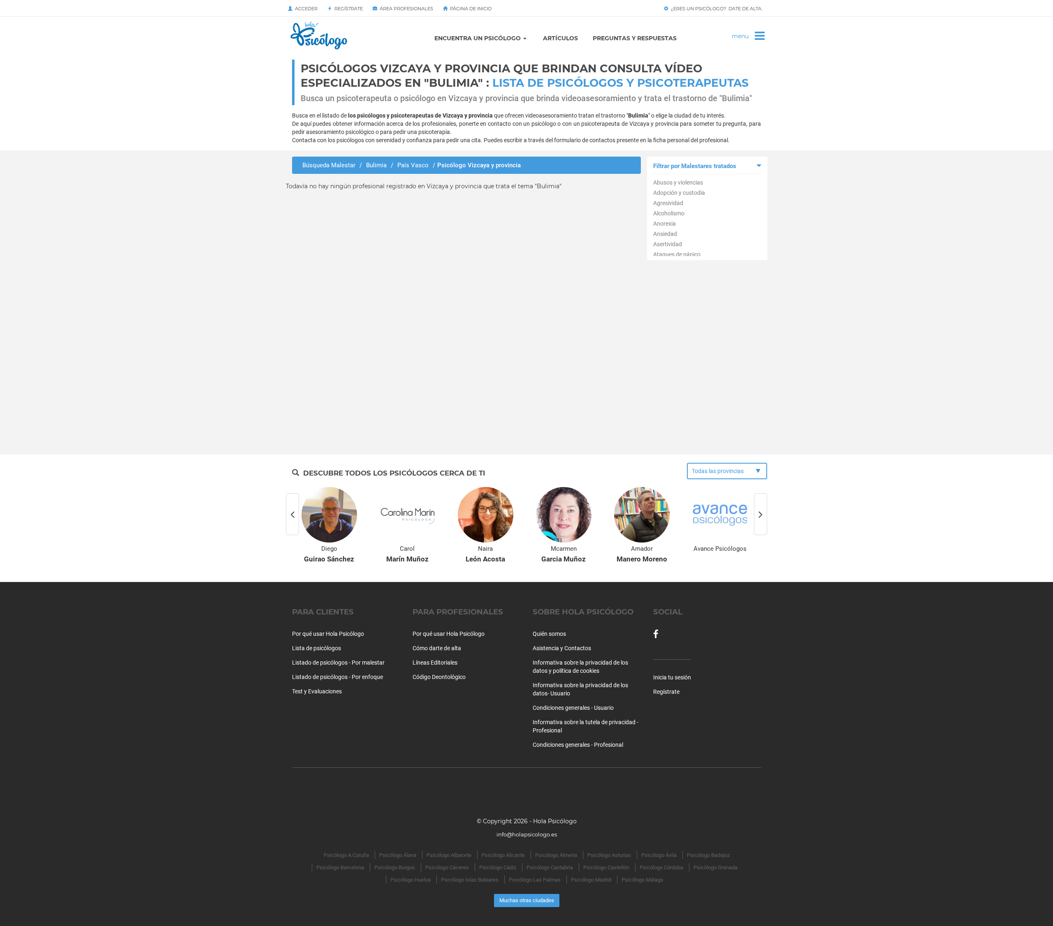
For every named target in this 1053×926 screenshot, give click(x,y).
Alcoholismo (668, 213)
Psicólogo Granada (715, 867)
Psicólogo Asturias (609, 855)
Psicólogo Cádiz (497, 867)
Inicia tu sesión (672, 677)
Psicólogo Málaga (642, 880)
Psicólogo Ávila (659, 855)
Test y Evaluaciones (317, 691)
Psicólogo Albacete (449, 855)
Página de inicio (470, 9)
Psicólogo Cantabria (549, 867)
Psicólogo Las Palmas (535, 880)
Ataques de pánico (676, 254)
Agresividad (668, 203)
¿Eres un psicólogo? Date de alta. (715, 9)
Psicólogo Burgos (394, 867)
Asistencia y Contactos (562, 648)
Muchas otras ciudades (526, 900)
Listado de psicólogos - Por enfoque (337, 677)
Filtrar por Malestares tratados (694, 166)
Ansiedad (665, 234)
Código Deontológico (439, 677)
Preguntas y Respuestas (635, 38)
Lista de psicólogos (316, 648)
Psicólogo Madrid (591, 880)
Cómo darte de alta (437, 648)
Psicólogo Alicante (503, 855)
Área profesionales (405, 9)
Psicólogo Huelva (410, 880)
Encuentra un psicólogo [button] (478, 38)
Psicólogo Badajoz (708, 855)
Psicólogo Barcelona (340, 867)
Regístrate (347, 9)
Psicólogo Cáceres (447, 867)
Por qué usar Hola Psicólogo (328, 633)
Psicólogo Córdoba (661, 867)
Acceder (305, 9)
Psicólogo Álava (397, 855)
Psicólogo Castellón (606, 867)
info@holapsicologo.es (526, 834)
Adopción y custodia (679, 192)
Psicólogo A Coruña (346, 855)
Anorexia (664, 223)
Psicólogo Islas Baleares (470, 880)
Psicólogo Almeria (556, 855)
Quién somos (549, 633)
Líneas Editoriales (435, 662)
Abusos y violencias (678, 182)
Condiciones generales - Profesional (578, 744)
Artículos (560, 38)
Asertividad (667, 244)
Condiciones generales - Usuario (573, 707)
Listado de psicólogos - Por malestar (338, 662)
